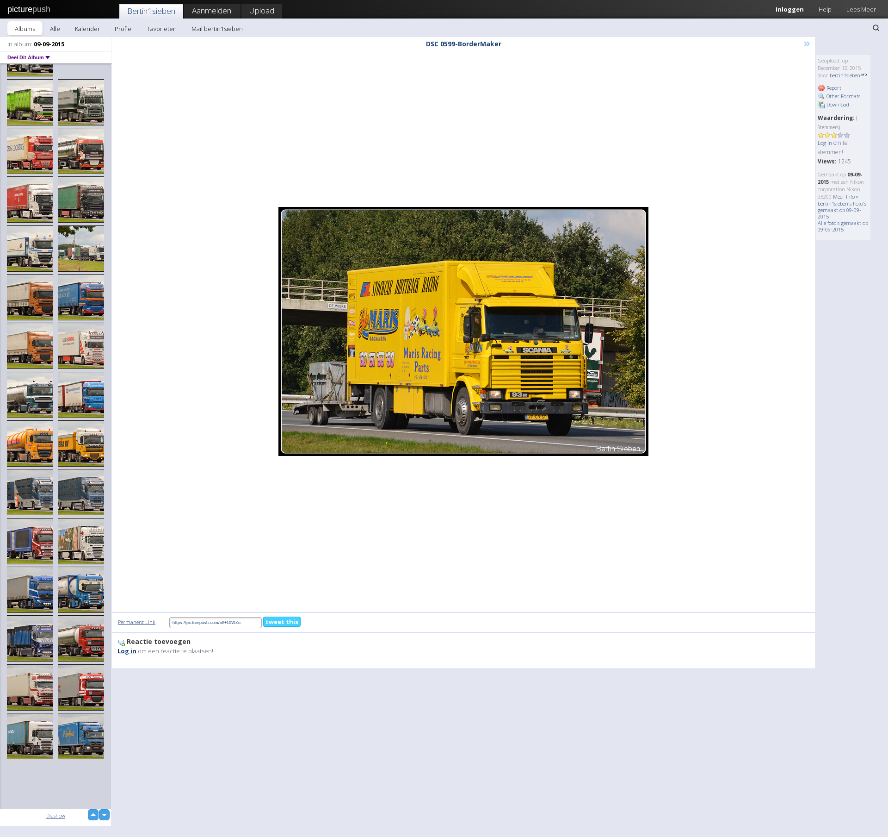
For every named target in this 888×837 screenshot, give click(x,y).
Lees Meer (861, 9)
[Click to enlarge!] (463, 331)
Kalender (87, 29)
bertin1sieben (845, 75)
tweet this (281, 622)
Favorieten (162, 29)
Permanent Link (136, 621)
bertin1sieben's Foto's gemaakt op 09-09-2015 (842, 210)
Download (837, 104)
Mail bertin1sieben (217, 29)
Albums (25, 29)
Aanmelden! (212, 10)
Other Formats (842, 96)
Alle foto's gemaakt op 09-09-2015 (843, 226)
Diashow (55, 815)
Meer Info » (845, 196)
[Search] (876, 27)
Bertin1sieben (151, 11)
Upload (261, 10)
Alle (55, 29)
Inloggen (790, 9)
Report (833, 87)
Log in (825, 142)
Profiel (124, 29)
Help (825, 9)
